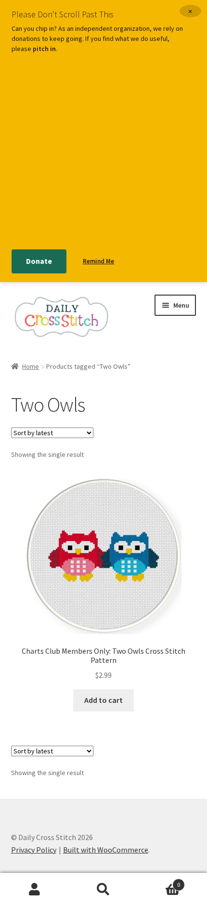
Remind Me (98, 261)
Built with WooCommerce (105, 849)
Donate (39, 261)
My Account (34, 889)
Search (103, 889)
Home (30, 366)
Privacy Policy (33, 849)
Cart (159, 881)
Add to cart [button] (103, 700)
